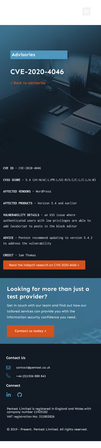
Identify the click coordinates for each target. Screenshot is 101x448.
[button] (86, 11)
